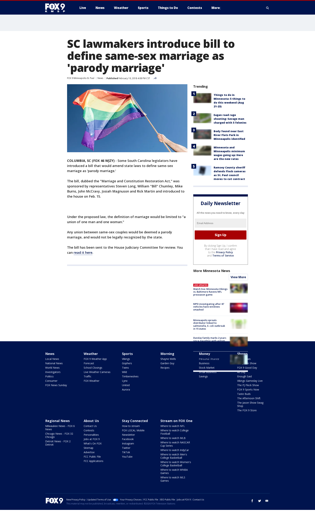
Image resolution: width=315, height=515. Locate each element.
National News (54, 363)
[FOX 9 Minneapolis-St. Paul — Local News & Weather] (57, 7)
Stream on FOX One (176, 421)
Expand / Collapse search (267, 8)
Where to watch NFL (172, 426)
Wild (124, 372)
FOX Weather (91, 380)
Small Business (208, 372)
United (126, 385)
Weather (91, 353)
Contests (89, 430)
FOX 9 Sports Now (248, 389)
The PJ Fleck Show (248, 385)
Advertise (89, 452)
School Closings (93, 367)
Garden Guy (167, 363)
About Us (91, 421)
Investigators (53, 372)
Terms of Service (223, 255)
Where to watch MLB (173, 438)
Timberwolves (130, 376)
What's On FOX (93, 443)
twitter (259, 501)
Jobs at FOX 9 (92, 439)
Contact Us (90, 426)
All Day (241, 372)
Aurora (126, 389)
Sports (127, 353)
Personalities (91, 434)
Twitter (126, 448)
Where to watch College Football (174, 432)
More (215, 8)
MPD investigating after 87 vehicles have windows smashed (208, 306)
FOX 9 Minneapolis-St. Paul (80, 78)
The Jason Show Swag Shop (250, 404)
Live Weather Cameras (97, 372)
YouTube (127, 456)
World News (52, 367)
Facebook (128, 439)
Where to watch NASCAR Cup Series (175, 444)
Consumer (51, 380)
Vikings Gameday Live (250, 380)
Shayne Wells (168, 359)
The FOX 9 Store (247, 410)
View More (238, 277)
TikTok (126, 452)
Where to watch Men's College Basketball (173, 456)
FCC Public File (92, 456)
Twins (125, 367)
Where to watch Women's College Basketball (175, 463)
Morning (167, 353)
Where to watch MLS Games (172, 479)
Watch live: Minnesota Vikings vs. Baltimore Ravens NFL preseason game (210, 291)
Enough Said (244, 376)
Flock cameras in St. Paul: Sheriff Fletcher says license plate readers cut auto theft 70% (209, 360)
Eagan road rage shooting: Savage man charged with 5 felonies (230, 118)
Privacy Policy (224, 252)
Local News (52, 359)
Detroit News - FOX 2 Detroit (58, 443)
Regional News (57, 421)
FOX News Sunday (56, 385)
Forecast (89, 363)
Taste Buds (244, 394)
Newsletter (128, 434)
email (267, 501)
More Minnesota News (211, 271)
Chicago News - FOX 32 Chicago (59, 435)
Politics (49, 376)
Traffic (87, 376)
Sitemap (88, 448)
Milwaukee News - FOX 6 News (60, 427)
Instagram (128, 443)
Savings (203, 376)
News (100, 78)
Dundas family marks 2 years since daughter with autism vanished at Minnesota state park (209, 342)
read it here (83, 252)
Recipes (165, 367)
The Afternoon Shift (248, 398)
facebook (252, 501)
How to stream (131, 426)
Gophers (127, 363)
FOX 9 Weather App (95, 359)
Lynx (124, 380)
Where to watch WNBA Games (174, 471)
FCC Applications (93, 461)
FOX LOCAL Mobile (133, 430)
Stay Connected (135, 421)
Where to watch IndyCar (174, 450)
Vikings (126, 359)
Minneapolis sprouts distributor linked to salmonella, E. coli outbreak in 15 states (209, 324)
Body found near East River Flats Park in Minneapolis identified (229, 135)
